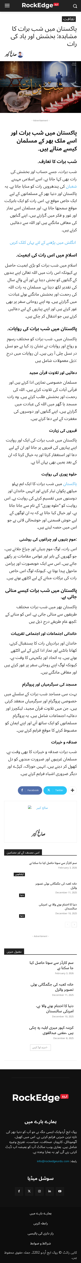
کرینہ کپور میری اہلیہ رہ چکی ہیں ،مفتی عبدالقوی (51, 1030)
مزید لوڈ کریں (39, 1047)
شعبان (71, 186)
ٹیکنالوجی (19, 874)
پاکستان (70, 483)
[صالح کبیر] (21, 55)
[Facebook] (19, 1191)
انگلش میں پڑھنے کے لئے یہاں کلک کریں (43, 242)
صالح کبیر (11, 55)
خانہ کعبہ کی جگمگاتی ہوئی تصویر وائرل (56, 886)
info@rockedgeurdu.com (53, 1161)
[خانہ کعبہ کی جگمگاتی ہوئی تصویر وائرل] (15, 889)
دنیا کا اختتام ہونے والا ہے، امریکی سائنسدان (58, 906)
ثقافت (69, 19)
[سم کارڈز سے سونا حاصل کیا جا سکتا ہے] (15, 868)
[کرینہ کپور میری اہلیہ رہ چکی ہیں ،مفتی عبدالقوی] (15, 1032)
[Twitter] (29, 1191)
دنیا (22, 895)
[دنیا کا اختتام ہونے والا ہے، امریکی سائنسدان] (15, 910)
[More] (72, 790)
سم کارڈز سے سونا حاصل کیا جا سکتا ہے (53, 863)
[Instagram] (39, 1191)
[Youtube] (60, 1191)
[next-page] (74, 924)
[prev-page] (67, 924)
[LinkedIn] (50, 1191)
